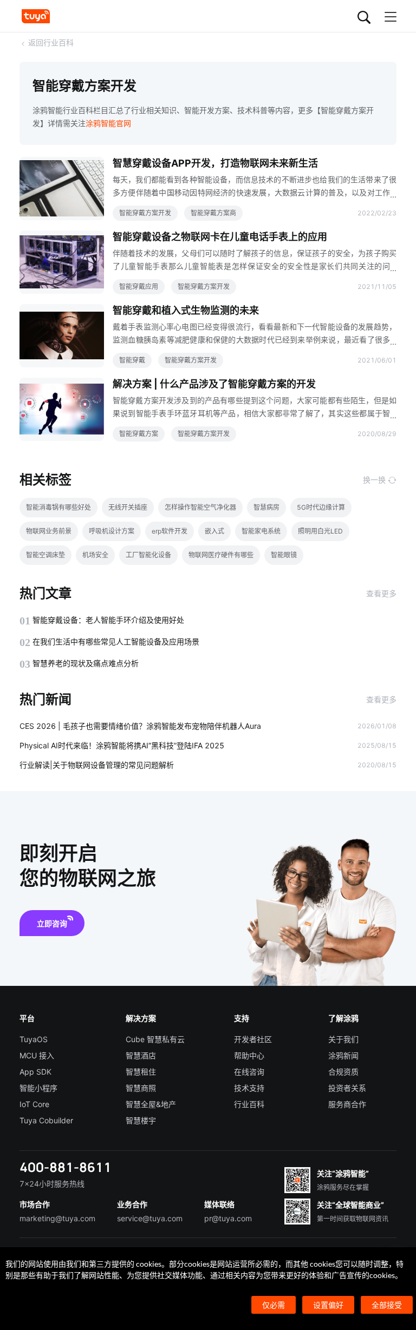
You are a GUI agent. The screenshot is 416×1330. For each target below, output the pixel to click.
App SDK (35, 1071)
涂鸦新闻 (343, 1055)
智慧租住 (141, 1071)
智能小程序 (38, 1087)
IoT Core (34, 1104)
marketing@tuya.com (57, 1218)
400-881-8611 (66, 1167)
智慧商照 (141, 1087)
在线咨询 (249, 1071)
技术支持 (249, 1087)
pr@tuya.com (228, 1218)
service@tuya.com (150, 1218)
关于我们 (343, 1039)
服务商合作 (347, 1104)
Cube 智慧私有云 (155, 1039)
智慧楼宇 (141, 1120)
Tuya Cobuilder (46, 1120)
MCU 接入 (37, 1055)
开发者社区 (253, 1039)
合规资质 (343, 1071)
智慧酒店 (141, 1055)
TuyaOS (34, 1039)
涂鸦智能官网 (108, 123)
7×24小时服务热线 (52, 1183)
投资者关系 (347, 1087)
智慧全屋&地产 (151, 1104)
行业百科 (249, 1104)
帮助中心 (249, 1055)
